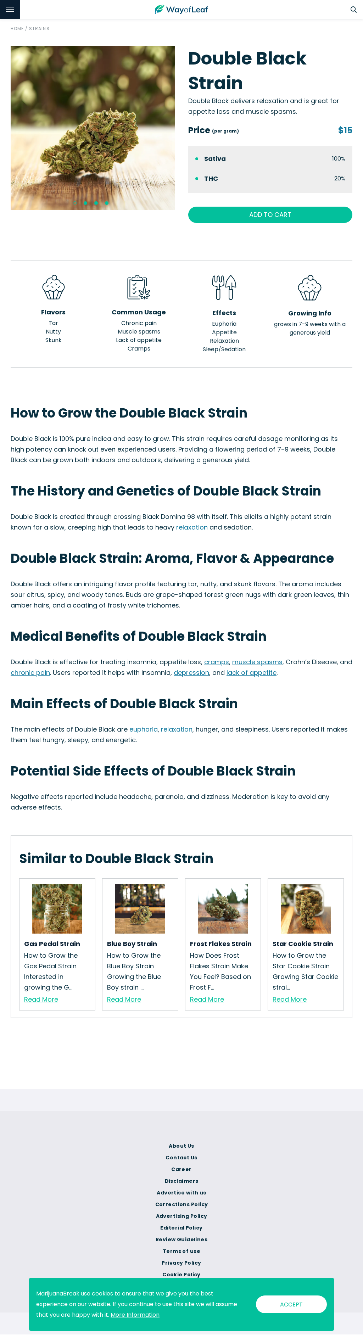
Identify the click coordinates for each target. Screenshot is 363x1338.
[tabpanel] (93, 128)
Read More (41, 999)
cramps (216, 661)
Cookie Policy (181, 1274)
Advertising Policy (181, 1216)
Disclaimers (182, 1181)
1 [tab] (75, 203)
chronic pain (30, 672)
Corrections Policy (181, 1204)
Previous (5, 128)
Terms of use (181, 1251)
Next (180, 128)
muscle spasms (257, 661)
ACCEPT (291, 1304)
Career (181, 1169)
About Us (181, 1145)
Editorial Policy (181, 1227)
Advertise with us (181, 1192)
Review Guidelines (181, 1239)
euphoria (143, 729)
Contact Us (181, 1157)
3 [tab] (96, 203)
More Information (135, 1315)
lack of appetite (252, 672)
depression (191, 672)
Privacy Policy (181, 1262)
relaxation (192, 527)
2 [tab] (85, 203)
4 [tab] (106, 203)
